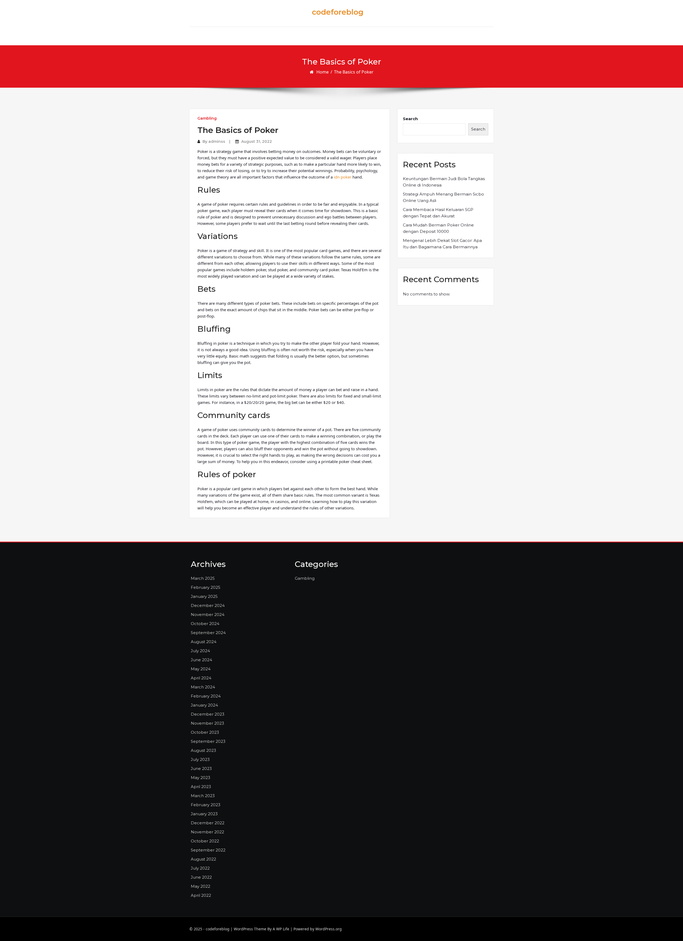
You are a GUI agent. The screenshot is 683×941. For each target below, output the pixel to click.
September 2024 (208, 632)
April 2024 (201, 677)
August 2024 (203, 641)
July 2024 (200, 650)
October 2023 (205, 732)
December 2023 (207, 714)
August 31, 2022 (256, 141)
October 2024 (205, 623)
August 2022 (203, 859)
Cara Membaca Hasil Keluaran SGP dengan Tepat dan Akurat (438, 212)
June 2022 (201, 877)
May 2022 (200, 886)
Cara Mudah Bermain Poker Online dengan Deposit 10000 (438, 228)
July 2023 (200, 759)
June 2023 (201, 768)
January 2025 (204, 596)
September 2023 (208, 741)
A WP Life (281, 928)
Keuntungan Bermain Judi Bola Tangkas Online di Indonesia (444, 182)
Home (322, 72)
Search (410, 118)
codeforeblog (337, 12)
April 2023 (201, 786)
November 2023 (207, 723)
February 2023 (205, 804)
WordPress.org (328, 928)
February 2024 (206, 696)
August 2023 (203, 750)
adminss (216, 141)
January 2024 (204, 705)
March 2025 (203, 578)
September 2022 (208, 850)
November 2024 (207, 614)
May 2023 (200, 777)
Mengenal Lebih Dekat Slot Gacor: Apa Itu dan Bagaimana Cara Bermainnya (442, 243)
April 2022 (201, 895)
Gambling (207, 118)
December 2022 (207, 822)
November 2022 (207, 831)
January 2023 (204, 813)
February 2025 (205, 587)
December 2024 (208, 605)
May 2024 (201, 668)
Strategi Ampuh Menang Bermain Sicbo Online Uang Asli (443, 197)
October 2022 (205, 840)
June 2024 (201, 659)
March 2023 (203, 795)
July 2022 (200, 868)
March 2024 (203, 686)
